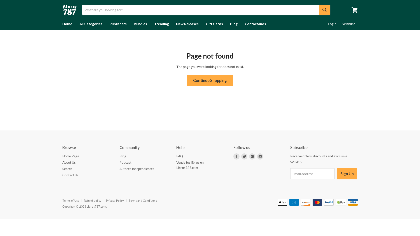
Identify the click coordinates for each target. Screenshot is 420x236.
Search (67, 169)
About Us (69, 162)
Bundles (140, 24)
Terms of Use (70, 200)
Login (332, 24)
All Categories (90, 24)
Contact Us (70, 175)
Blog (234, 24)
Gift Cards (214, 24)
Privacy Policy (115, 200)
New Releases (187, 24)
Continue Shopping (210, 80)
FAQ (179, 156)
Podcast (125, 162)
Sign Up (347, 173)
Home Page (70, 156)
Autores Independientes (136, 169)
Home (67, 24)
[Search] (324, 10)
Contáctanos (255, 24)
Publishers (118, 24)
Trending (161, 24)
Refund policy (92, 200)
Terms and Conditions (143, 200)
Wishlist (348, 24)
